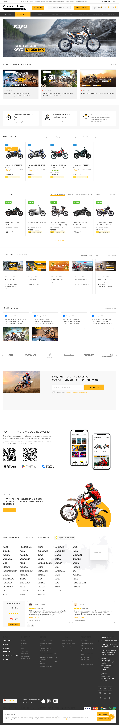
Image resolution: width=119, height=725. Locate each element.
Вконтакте (100, 688)
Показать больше (34, 617)
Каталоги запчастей (87, 662)
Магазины (7, 640)
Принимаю (103, 714)
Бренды (6, 648)
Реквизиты (24, 653)
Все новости (112, 255)
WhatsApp (105, 693)
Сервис (43, 637)
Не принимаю (104, 719)
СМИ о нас (24, 651)
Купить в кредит (67, 646)
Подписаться (94, 387)
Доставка (7, 652)
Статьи (5, 659)
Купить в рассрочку (68, 643)
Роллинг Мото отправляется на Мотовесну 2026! (34, 282)
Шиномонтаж (44, 669)
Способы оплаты (67, 640)
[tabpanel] (48, 612)
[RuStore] (48, 466)
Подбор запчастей (10, 655)
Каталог (6, 637)
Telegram (105, 688)
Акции (97, 255)
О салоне (24, 640)
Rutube (105, 698)
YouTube (110, 688)
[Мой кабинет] (94, 8)
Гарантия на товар (87, 643)
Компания (25, 637)
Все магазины (98, 552)
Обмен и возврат (86, 646)
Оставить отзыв (14, 624)
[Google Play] (29, 466)
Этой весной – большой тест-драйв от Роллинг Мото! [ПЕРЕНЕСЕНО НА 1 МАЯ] (12, 284)
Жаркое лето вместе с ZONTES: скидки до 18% (97, 93)
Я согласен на (72, 392)
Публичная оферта (38, 708)
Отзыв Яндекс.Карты (34, 620)
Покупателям (86, 637)
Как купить (84, 640)
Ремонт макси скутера (47, 646)
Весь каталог (112, 137)
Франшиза (24, 643)
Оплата (65, 637)
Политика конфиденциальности (61, 708)
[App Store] (10, 466)
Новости (84, 255)
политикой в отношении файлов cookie (62, 719)
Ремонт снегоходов (46, 666)
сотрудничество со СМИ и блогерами (109, 652)
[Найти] (68, 7)
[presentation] (2, 355)
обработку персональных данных (76, 392)
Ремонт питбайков (46, 643)
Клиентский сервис (87, 664)
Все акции (113, 64)
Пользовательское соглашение (16, 708)
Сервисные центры (46, 640)
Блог (90, 255)
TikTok (100, 698)
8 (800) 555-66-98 (108, 2)
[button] (10, 613)
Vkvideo (100, 693)
